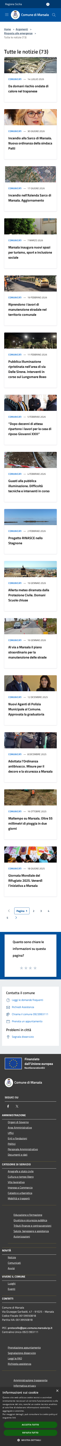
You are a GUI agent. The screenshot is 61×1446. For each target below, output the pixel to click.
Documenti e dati (17, 1155)
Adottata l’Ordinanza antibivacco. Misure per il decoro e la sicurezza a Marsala (30, 766)
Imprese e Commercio (20, 1187)
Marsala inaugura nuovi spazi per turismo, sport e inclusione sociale (30, 252)
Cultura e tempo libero (21, 1177)
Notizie (12, 1257)
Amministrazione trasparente (30, 1380)
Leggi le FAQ (15, 1358)
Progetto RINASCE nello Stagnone (25, 540)
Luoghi (12, 1283)
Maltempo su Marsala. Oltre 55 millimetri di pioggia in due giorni (30, 823)
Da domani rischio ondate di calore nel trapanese (28, 88)
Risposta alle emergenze (18, 33)
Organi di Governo (18, 1122)
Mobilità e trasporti (19, 1198)
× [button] (57, 1391)
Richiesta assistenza (19, 1364)
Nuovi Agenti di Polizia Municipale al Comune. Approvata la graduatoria (26, 709)
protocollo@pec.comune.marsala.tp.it (30, 1328)
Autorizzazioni (22, 1236)
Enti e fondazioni (17, 1138)
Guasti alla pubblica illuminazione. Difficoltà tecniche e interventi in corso (29, 486)
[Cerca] (54, 15)
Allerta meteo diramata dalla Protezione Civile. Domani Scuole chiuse (28, 595)
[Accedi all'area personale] (48, 4)
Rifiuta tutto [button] (30, 1432)
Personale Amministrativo (23, 1149)
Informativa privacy (25, 1386)
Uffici (11, 1133)
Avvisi (11, 1268)
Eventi (11, 1289)
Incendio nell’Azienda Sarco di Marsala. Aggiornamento (29, 198)
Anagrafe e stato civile (21, 1171)
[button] (30, 1440)
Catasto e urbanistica (20, 1193)
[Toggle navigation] (7, 15)
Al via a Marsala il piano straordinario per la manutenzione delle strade (27, 652)
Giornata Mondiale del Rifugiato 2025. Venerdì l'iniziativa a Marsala (25, 880)
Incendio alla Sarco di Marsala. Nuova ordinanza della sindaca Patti (30, 143)
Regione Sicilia (13, 4)
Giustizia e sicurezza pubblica (30, 1220)
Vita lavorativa (16, 1182)
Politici (12, 1144)
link (14, 1417)
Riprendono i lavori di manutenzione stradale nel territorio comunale (27, 309)
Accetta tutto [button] (30, 1424)
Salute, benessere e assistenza (31, 1231)
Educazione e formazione (28, 1215)
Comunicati (15, 79)
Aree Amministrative (20, 1127)
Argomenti (22, 29)
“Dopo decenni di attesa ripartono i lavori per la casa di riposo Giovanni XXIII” (29, 428)
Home (7, 29)
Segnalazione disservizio (22, 1353)
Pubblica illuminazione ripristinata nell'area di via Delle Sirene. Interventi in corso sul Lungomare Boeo (27, 369)
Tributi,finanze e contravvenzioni (32, 1226)
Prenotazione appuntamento (24, 1347)
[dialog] (30, 1416)
